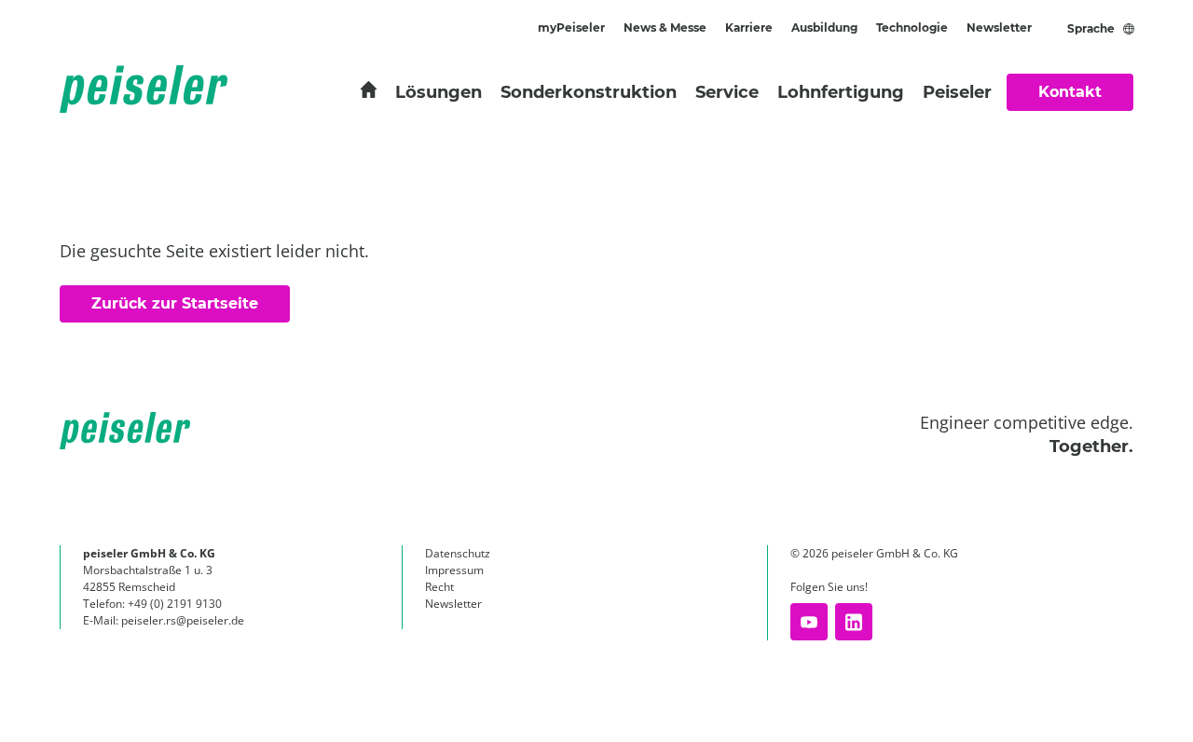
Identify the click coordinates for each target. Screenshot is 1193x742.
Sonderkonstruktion (589, 92)
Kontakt (1070, 92)
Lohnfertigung (840, 92)
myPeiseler (571, 27)
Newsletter (999, 27)
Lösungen (438, 92)
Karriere (749, 27)
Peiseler (957, 92)
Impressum (454, 570)
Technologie (912, 27)
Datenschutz (457, 553)
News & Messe (665, 27)
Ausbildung (824, 27)
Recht (439, 587)
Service (727, 92)
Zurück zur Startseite (174, 303)
